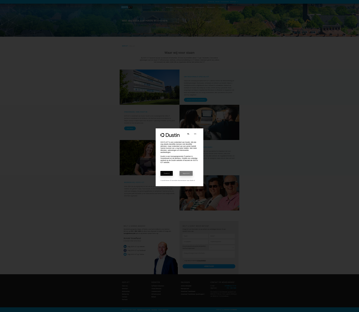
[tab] (188, 134)
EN (195, 134)
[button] (166, 173)
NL (188, 134)
